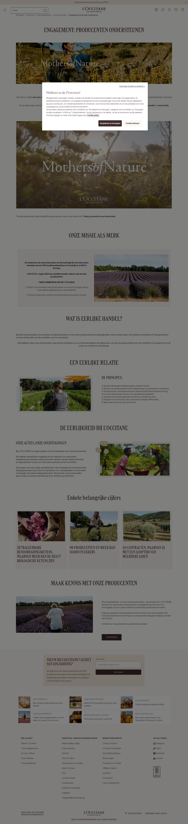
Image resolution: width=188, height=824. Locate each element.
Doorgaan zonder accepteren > (132, 86)
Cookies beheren (132, 123)
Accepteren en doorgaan (110, 123)
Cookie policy (93, 115)
